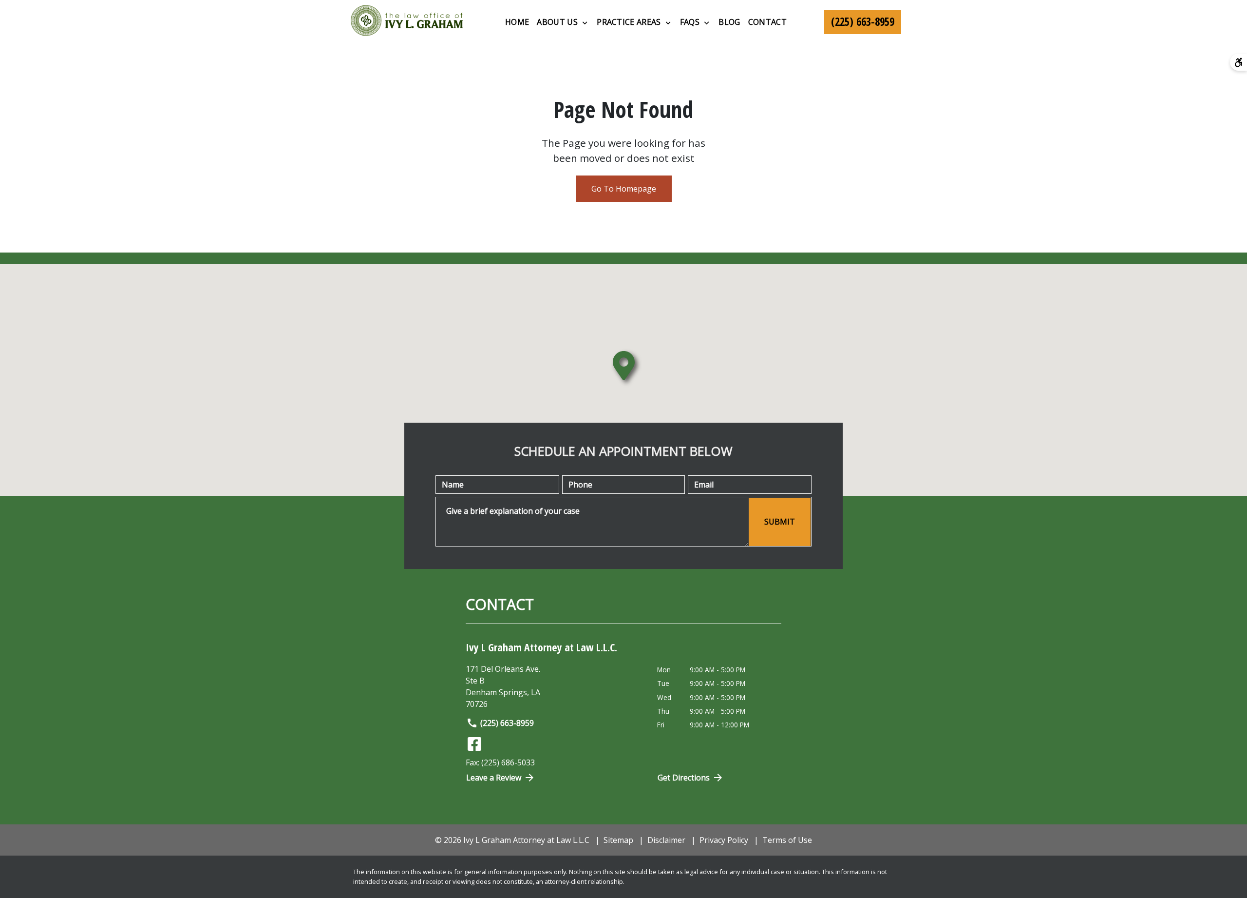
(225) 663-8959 (507, 723)
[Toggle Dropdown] (584, 22)
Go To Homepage (623, 188)
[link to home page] (407, 22)
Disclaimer (666, 840)
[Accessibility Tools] (1238, 62)
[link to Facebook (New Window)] (474, 744)
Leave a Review (493, 777)
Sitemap (618, 840)
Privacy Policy (723, 840)
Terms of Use (787, 840)
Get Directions (684, 777)
